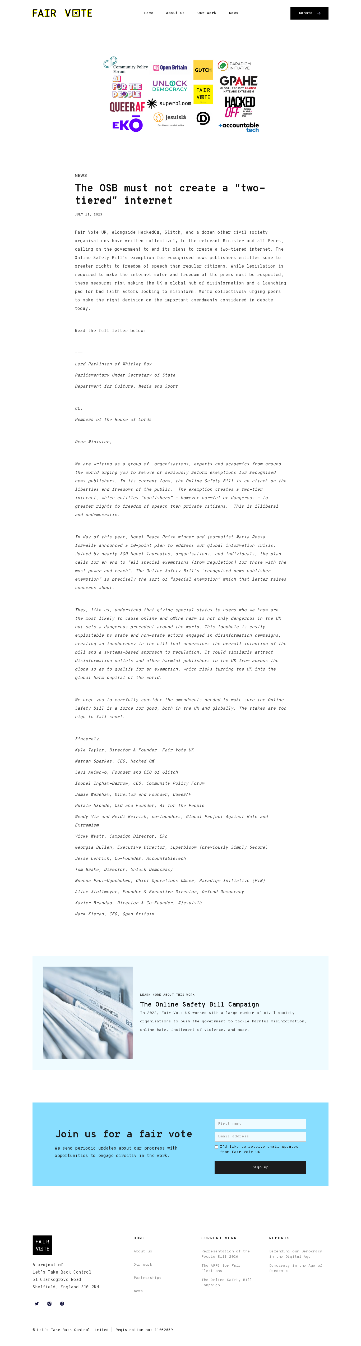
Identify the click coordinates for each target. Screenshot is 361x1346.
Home (148, 13)
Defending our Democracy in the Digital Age (295, 1254)
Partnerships (147, 1278)
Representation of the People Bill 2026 (225, 1254)
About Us (175, 13)
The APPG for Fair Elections (220, 1268)
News (233, 13)
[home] (62, 13)
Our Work (206, 13)
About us (143, 1251)
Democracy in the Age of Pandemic (295, 1268)
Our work (143, 1264)
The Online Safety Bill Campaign (226, 1283)
